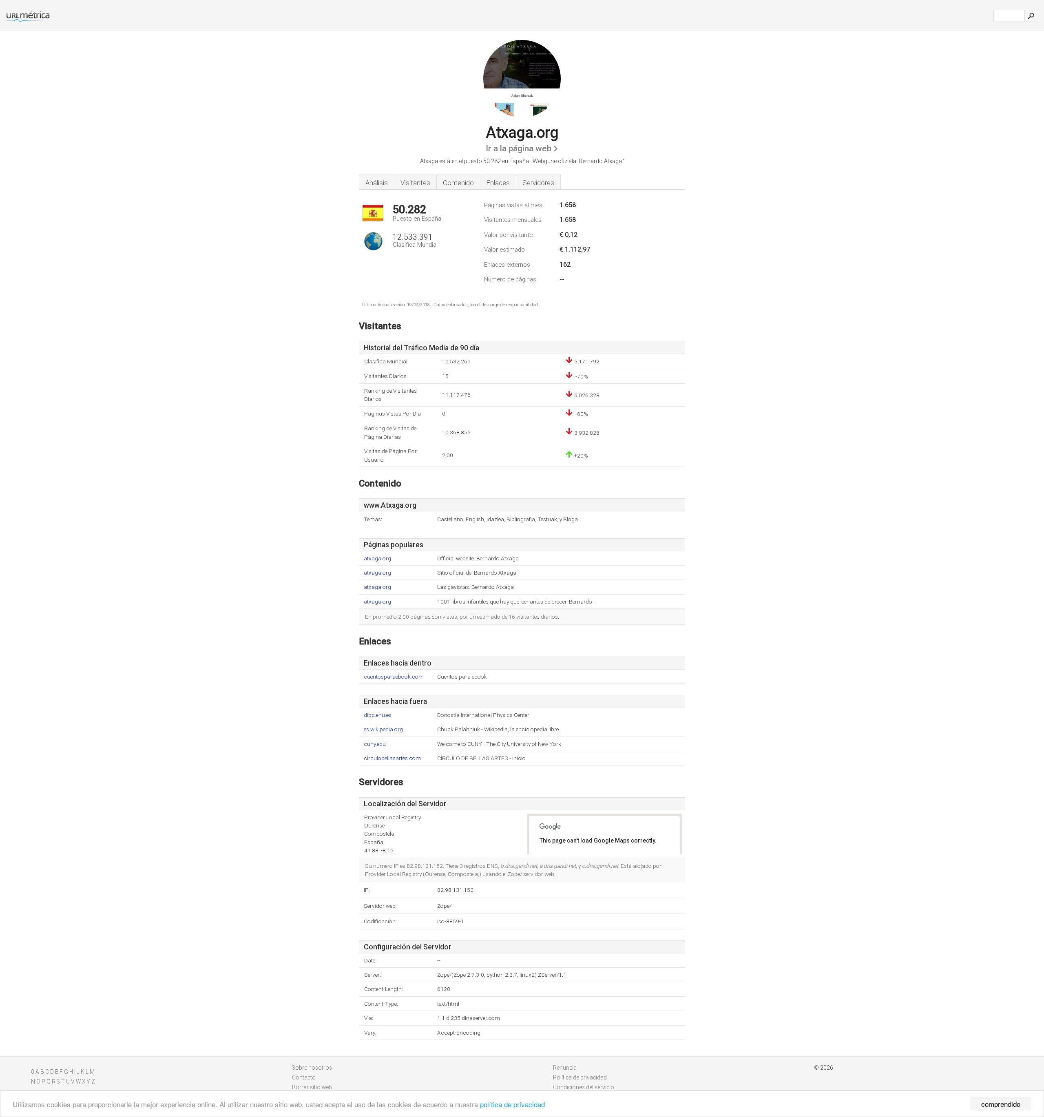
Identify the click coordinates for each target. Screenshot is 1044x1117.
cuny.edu (375, 744)
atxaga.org (377, 558)
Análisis (376, 183)
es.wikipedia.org (383, 729)
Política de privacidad (580, 1077)
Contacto (304, 1077)
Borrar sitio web (312, 1087)
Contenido (458, 183)
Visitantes (415, 183)
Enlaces (498, 183)
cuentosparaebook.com (394, 677)
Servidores (538, 183)
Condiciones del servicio (583, 1087)
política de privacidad (512, 1104)
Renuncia (565, 1067)
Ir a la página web (518, 148)
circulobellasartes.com (392, 758)
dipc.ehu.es (378, 715)
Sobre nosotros (312, 1067)
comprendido (1000, 1104)
